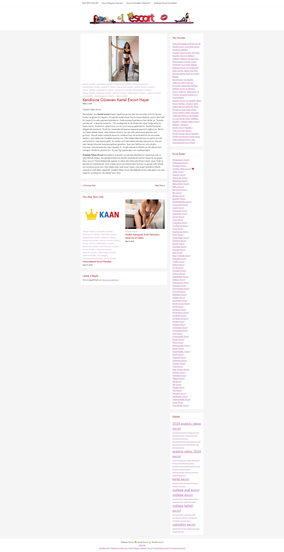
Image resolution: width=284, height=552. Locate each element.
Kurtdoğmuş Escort (180, 318)
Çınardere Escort (180, 222)
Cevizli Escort (178, 216)
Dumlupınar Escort (180, 231)
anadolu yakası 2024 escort (187, 454)
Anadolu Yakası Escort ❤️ (183, 168)
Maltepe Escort (179, 324)
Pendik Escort (178, 339)
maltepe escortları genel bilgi (190, 499)
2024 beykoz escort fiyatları (180, 433)
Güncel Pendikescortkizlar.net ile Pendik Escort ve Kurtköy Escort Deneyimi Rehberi (187, 46)
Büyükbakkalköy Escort (182, 201)
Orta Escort (177, 333)
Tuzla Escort (178, 366)
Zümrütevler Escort (181, 405)
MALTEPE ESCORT (90, 3)
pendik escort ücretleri (189, 515)
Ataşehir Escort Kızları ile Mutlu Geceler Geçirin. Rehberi (186, 54)
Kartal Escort (89, 90)
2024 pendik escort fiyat (179, 445)
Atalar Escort (89, 84)
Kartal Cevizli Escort (144, 87)
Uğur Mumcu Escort (137, 93)
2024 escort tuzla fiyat (193, 433)
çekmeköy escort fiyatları (193, 529)
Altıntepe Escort (179, 165)
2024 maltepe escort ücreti (193, 442)
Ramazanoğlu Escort (181, 345)
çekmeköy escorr (184, 524)
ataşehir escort (146, 548)
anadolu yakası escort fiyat (179, 460)
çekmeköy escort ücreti (178, 532)
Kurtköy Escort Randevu (182, 127)
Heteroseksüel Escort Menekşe (97, 261)
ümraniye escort (178, 548)
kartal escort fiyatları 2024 (179, 483)
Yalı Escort (88, 96)
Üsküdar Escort (179, 372)
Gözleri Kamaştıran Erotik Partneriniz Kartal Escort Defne (142, 236)
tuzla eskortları (176, 521)
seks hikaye (134, 548)
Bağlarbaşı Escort (180, 180)
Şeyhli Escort (178, 354)
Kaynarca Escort (179, 309)
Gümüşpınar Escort (91, 87)
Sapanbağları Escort (181, 351)
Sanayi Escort (178, 348)
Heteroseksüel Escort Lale (184, 139)
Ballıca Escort (178, 186)
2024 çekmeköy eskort (178, 448)
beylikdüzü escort (162, 548)
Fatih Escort (177, 252)
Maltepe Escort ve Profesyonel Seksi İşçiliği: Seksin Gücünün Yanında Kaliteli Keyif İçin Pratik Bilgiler (186, 72)
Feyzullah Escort (179, 258)
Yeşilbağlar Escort (180, 396)
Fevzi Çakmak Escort (181, 255)
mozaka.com (104, 548)
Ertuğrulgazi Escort (181, 237)
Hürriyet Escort (108, 87)
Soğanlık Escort (104, 93)
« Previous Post (89, 185)
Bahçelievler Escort (181, 183)
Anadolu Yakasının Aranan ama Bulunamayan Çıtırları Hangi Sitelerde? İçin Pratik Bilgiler (185, 61)
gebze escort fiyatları (184, 469)
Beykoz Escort (178, 195)
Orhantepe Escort (123, 90)
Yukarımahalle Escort (104, 96)
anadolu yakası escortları (193, 460)
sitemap (142, 545)
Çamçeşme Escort (180, 204)
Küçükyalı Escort (179, 315)
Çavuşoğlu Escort (105, 84)
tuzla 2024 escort (177, 518)
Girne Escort (178, 267)
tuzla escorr (185, 518)
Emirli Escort (178, 234)
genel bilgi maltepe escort (179, 475)
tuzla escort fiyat (193, 518)
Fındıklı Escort (178, 261)
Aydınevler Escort (180, 177)
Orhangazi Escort (180, 327)
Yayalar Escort (178, 387)
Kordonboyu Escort (105, 90)
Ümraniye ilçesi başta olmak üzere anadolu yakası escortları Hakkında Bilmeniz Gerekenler (186, 112)
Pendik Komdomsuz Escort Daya (186, 136)
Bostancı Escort (179, 198)
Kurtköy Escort (179, 321)
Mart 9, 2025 (129, 241)
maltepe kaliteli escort (183, 508)
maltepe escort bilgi (178, 499)
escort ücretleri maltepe (194, 466)
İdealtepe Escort (179, 294)
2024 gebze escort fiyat (179, 436)
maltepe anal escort (186, 490)
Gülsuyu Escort (179, 279)
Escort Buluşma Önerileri (112, 3)
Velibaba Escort (179, 375)
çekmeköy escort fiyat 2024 (179, 529)
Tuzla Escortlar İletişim (182, 130)
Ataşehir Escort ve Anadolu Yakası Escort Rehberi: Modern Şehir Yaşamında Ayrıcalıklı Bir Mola (187, 103)
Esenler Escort (179, 243)
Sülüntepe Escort (180, 360)
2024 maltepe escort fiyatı (179, 442)
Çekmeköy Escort (180, 213)
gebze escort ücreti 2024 (191, 472)
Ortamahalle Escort (142, 90)
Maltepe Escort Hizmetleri (165, 3)
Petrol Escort (89, 93)
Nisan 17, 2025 (88, 265)
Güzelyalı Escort (179, 285)
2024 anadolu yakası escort (187, 426)
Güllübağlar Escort (180, 276)
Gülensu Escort (179, 273)
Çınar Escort (178, 219)
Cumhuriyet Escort (123, 84)
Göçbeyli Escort (179, 270)
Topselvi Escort (120, 93)
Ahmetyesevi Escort (181, 159)
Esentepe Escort (140, 84)
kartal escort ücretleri (192, 483)
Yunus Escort (121, 96)
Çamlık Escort (178, 207)
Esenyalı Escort (179, 249)
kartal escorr (181, 479)
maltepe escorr (183, 495)
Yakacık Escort (154, 93)
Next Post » (160, 185)
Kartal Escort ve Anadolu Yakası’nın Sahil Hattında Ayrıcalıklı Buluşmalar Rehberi (185, 82)
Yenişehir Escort (179, 393)
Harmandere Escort (181, 288)
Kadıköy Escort (179, 297)
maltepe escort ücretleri (190, 502)
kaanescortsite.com (119, 548)
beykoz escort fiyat (177, 463)
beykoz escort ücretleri (188, 463)
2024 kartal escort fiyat (191, 436)
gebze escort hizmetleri (178, 472)
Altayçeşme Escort (180, 162)
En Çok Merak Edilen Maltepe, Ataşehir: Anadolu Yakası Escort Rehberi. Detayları (186, 121)
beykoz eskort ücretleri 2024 (180, 466)
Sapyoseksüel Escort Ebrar (184, 142)
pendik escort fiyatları (178, 515)
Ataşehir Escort (179, 174)
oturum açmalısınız (111, 279)
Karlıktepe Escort (125, 87)
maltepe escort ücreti (178, 502)
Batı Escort (177, 192)
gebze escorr (176, 469)
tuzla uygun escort (185, 521)
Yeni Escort (177, 390)
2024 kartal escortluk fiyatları (180, 439)
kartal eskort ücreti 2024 (179, 486)
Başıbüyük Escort (180, 189)
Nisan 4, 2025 (87, 104)
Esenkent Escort (179, 240)
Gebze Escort (178, 264)
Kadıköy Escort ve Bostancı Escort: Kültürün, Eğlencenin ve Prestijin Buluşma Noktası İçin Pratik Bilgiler (186, 93)
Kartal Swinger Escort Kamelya (185, 133)
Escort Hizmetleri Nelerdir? (138, 3)
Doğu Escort (178, 228)
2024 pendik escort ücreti (192, 445)
